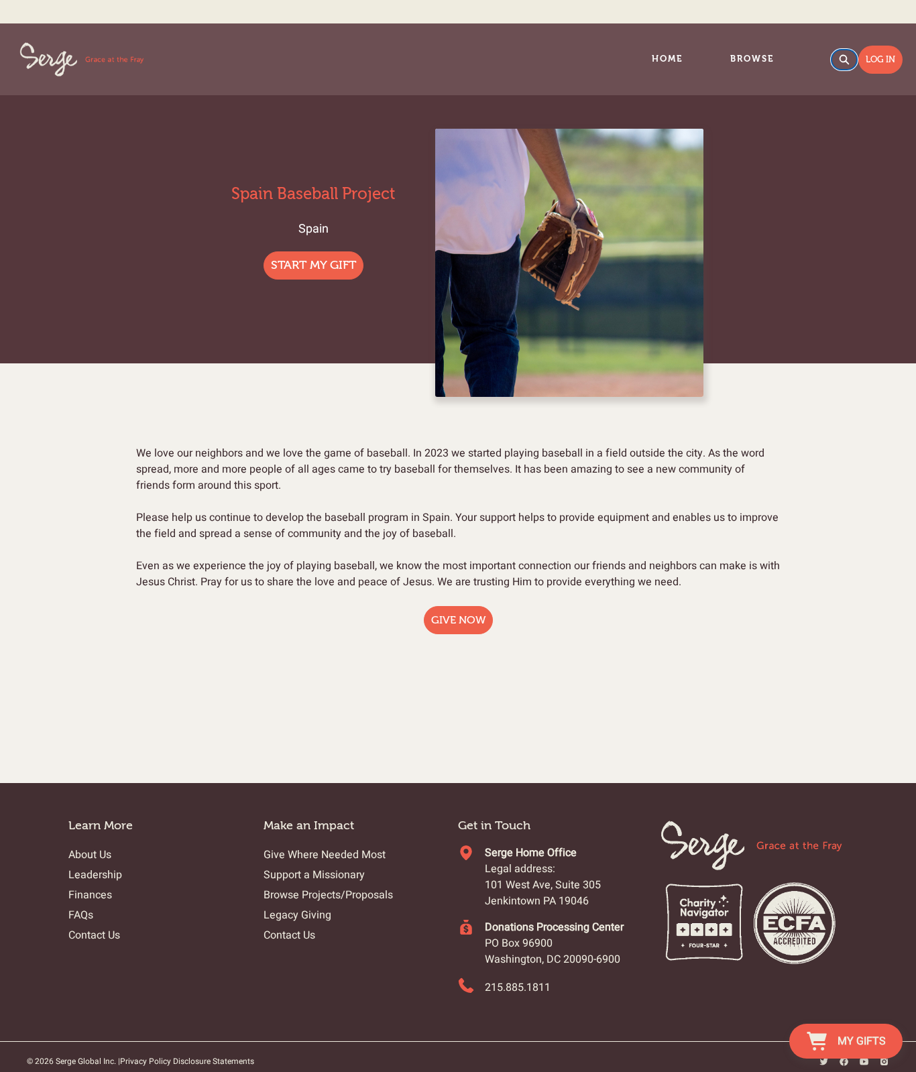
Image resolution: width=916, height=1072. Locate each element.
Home (667, 59)
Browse (752, 59)
